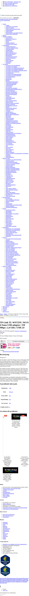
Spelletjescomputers (10, 42)
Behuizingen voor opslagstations (13, 230)
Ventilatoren (8, 156)
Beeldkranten (9, 79)
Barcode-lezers (9, 198)
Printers (4, 208)
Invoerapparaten (6, 197)
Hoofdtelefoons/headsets (11, 172)
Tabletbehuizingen (10, 140)
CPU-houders (9, 86)
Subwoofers (8, 186)
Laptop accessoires (10, 27)
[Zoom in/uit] (0, 594)
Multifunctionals (9, 216)
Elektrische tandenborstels (11, 93)
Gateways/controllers (10, 248)
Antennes (8, 240)
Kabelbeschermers (10, 281)
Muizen (7, 202)
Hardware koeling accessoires (12, 103)
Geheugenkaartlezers (10, 98)
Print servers (8, 220)
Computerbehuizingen (10, 46)
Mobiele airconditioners (11, 113)
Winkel (5, 314)
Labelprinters (8, 225)
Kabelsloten (8, 286)
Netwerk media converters (11, 252)
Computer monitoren (10, 164)
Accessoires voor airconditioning (13, 65)
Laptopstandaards (9, 30)
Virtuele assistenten (10, 152)
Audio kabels (9, 267)
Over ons (5, 309)
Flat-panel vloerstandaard (11, 91)
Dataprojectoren (9, 166)
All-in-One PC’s (9, 37)
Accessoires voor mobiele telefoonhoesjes (15, 68)
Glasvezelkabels (9, 275)
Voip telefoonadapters (10, 304)
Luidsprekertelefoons (10, 178)
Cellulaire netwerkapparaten (12, 243)
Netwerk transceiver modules (12, 253)
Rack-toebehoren (9, 127)
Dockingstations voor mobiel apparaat (14, 32)
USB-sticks (8, 236)
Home (1, 314)
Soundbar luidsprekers (11, 184)
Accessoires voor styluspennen (12, 71)
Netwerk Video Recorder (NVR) (13, 255)
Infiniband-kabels (9, 305)
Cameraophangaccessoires (11, 162)
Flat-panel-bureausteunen (11, 94)
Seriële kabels (9, 295)
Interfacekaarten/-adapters (11, 279)
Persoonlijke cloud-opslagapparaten (13, 235)
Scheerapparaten (9, 129)
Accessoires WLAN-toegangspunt (13, 75)
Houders (7, 107)
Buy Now (2, 341)
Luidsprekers (8, 177)
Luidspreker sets (9, 176)
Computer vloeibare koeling (12, 47)
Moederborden (9, 55)
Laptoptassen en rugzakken (12, 26)
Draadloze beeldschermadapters (13, 169)
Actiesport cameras (10, 161)
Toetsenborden (9, 203)
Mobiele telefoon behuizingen (12, 114)
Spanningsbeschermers (11, 135)
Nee (10, 395)
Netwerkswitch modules (11, 258)
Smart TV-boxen (9, 182)
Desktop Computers (7, 36)
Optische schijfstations (11, 58)
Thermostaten (9, 150)
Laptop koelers (9, 31)
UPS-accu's (8, 148)
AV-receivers (8, 78)
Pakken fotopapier (10, 218)
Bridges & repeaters (10, 242)
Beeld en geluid (6, 158)
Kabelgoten (8, 285)
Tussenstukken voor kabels (12, 297)
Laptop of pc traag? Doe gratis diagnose (9, 19)
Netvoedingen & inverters (11, 56)
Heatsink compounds (10, 104)
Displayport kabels (10, 271)
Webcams (8, 191)
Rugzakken (8, 128)
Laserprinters (8, 215)
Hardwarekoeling (9, 51)
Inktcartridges (9, 212)
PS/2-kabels (8, 294)
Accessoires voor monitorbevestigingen (14, 69)
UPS (7, 145)
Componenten (6, 45)
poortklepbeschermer (10, 134)
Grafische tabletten (10, 201)
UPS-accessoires (9, 147)
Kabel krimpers (9, 284)
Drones (4, 35)
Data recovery (6, 306)
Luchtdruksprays (9, 112)
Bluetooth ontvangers (10, 270)
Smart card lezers (9, 132)
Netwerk (5, 237)
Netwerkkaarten (9, 257)
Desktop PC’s (9, 40)
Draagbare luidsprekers (11, 171)
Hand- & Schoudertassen (11, 100)
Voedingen (8, 63)
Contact (4, 310)
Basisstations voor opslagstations (13, 228)
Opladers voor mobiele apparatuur (13, 123)
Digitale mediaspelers (10, 167)
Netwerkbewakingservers (11, 251)
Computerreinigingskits (11, 84)
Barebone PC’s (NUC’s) (11, 39)
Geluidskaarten (9, 50)
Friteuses (8, 95)
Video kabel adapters (10, 301)
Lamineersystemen (10, 109)
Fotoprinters (8, 217)
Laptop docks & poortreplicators (13, 29)
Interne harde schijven (10, 54)
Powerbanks (8, 125)
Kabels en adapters (7, 266)
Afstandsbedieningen (10, 76)
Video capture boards (10, 192)
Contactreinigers (9, 85)
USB (10, 388)
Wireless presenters (10, 206)
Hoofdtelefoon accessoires (11, 105)
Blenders (8, 80)
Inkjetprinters (8, 211)
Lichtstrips (8, 110)
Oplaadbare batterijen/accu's (12, 122)
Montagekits (8, 115)
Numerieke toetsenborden (11, 207)
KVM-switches (9, 287)
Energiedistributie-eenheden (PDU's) (14, 89)
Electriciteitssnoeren (10, 274)
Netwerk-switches (10, 260)
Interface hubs (9, 277)
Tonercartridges (9, 223)
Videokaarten (9, 61)
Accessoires (5, 64)
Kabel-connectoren (10, 282)
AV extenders (9, 269)
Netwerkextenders (10, 256)
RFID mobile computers (11, 226)
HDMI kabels (9, 276)
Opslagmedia (6, 227)
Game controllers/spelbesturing (12, 199)
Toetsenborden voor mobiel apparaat (14, 204)
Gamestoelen (8, 96)
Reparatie (5, 307)
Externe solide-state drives (11, 232)
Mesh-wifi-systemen (10, 250)
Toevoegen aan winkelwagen (18, 341)
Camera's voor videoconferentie (13, 163)
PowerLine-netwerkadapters (12, 262)
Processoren (8, 59)
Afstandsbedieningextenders (12, 81)
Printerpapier (8, 222)
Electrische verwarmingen (11, 88)
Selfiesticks (8, 130)
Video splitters (9, 302)
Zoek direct (16, 17)
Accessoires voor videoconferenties (13, 74)
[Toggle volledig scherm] (2, 594)
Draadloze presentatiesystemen (12, 168)
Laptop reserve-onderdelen (12, 34)
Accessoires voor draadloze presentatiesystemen (16, 70)
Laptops (7, 25)
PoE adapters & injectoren (11, 261)
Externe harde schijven (11, 231)
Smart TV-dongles (10, 181)
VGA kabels (8, 300)
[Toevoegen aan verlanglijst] (4, 341)
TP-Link (11, 392)
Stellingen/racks (9, 179)
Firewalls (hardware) (10, 90)
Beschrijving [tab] (5, 351)
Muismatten (8, 117)
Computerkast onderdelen (11, 83)
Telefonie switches (10, 264)
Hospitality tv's (9, 174)
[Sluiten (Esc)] (4, 594)
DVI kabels (8, 272)
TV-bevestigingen (10, 144)
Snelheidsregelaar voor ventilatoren (13, 133)
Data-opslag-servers (10, 245)
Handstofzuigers (9, 101)
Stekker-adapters (9, 137)
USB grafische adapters (11, 188)
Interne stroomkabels (10, 280)
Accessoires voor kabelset (11, 66)
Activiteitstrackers (10, 73)
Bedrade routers (9, 241)
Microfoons (8, 183)
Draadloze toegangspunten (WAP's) (13, 247)
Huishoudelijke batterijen (11, 108)
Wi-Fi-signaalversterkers (11, 265)
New (3, 332)
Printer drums (9, 221)
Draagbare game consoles (11, 44)
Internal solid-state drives (11, 53)
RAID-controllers (9, 60)
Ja (9, 407)
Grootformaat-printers (10, 210)
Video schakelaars (10, 149)
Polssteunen (8, 124)
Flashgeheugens (9, 233)
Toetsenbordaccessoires (11, 142)
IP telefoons (8, 173)
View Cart (5, 590)
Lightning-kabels (9, 290)
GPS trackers (8, 99)
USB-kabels (8, 299)
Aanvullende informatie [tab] (13, 351)
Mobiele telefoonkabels (11, 291)
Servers (7, 41)
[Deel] (3, 594)
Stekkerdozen (9, 296)
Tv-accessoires (9, 143)
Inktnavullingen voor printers (12, 213)
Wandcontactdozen (10, 157)
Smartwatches (9, 139)
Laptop (4, 24)
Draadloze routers (10, 246)
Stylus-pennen (9, 138)
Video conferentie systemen (12, 189)
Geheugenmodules (10, 49)
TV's (7, 187)
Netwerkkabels (9, 292)
